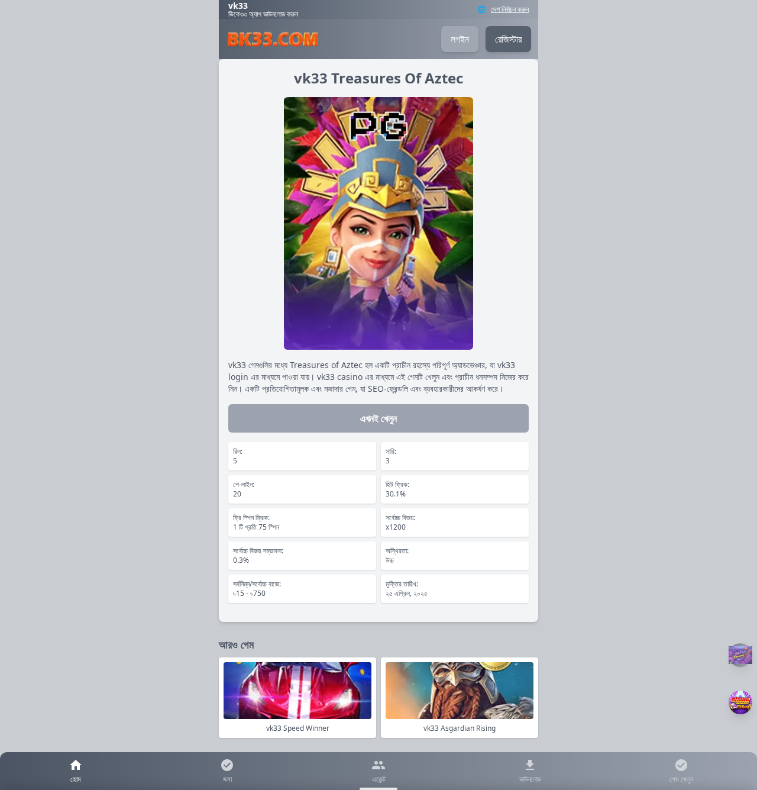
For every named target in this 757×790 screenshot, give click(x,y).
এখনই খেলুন (378, 418)
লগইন (460, 39)
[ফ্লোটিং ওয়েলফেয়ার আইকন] (740, 702)
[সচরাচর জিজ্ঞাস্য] (740, 655)
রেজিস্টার (508, 39)
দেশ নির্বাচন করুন (510, 9)
